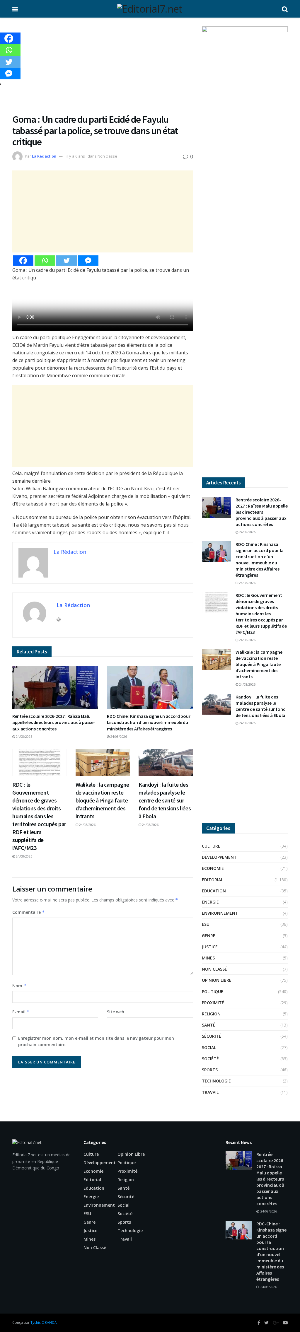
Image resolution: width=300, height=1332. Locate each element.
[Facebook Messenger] (88, 260)
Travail (210, 1092)
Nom (19, 985)
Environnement (220, 913)
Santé (208, 1025)
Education (214, 891)
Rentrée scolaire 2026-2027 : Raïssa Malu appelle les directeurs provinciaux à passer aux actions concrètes (53, 722)
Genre (208, 935)
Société (210, 1058)
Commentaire (28, 912)
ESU (205, 924)
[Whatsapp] (45, 260)
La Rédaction (44, 156)
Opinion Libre (216, 980)
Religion (211, 1014)
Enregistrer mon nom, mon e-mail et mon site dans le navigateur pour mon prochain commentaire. (96, 1041)
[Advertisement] (102, 70)
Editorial (212, 879)
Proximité (213, 1002)
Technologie (216, 1081)
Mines (208, 958)
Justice (210, 947)
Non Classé (214, 969)
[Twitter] (66, 260)
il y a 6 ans (76, 156)
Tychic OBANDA (43, 1322)
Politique (212, 991)
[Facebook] (23, 260)
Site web (115, 1012)
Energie (210, 902)
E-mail (21, 1012)
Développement (219, 857)
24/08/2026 (23, 736)
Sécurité (211, 1036)
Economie (213, 868)
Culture (211, 846)
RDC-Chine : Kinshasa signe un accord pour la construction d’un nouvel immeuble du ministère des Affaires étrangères (148, 722)
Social (209, 1047)
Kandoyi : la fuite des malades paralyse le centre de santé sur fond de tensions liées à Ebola (165, 800)
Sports (210, 1070)
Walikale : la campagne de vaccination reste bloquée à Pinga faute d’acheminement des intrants (102, 800)
